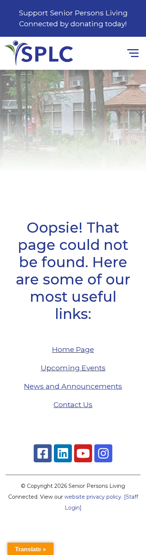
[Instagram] (103, 453)
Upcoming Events (73, 367)
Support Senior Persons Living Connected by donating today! (73, 18)
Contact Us (73, 404)
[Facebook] (43, 453)
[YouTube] (83, 453)
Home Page (73, 349)
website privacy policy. (93, 496)
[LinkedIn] (63, 453)
